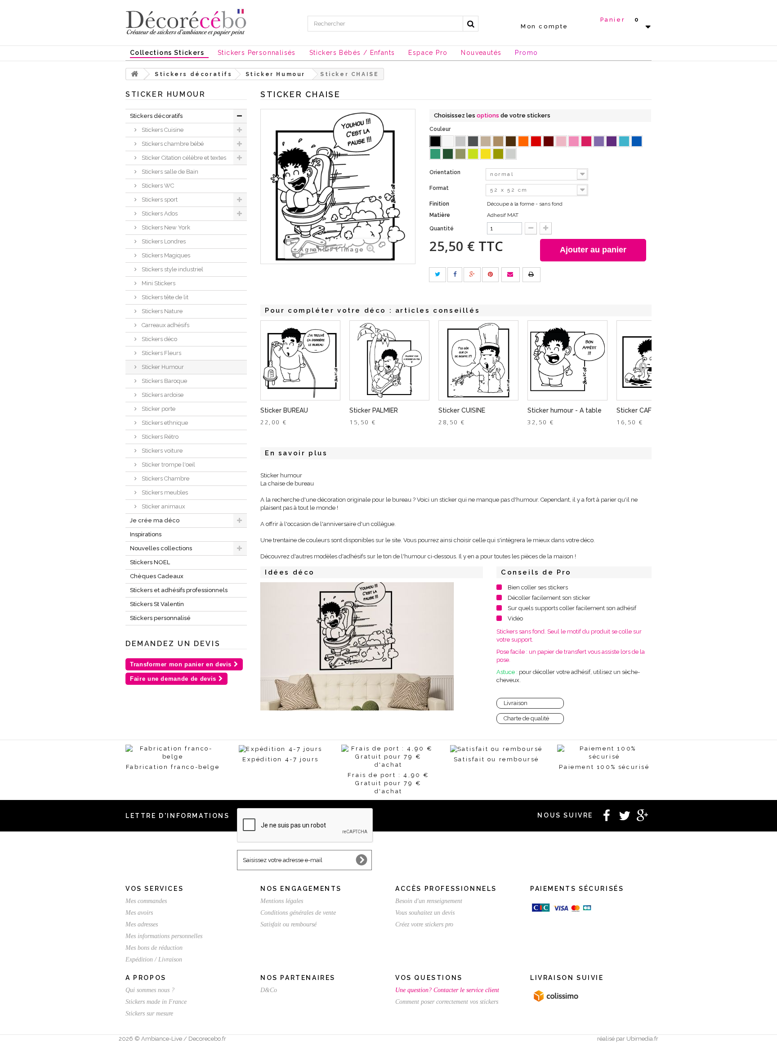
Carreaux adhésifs (164, 325)
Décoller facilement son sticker (549, 597)
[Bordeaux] (549, 141)
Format (439, 188)
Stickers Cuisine (161, 129)
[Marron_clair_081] (498, 141)
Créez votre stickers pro (424, 924)
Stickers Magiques (165, 255)
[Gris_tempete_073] (473, 141)
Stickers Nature (161, 311)
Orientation (445, 172)
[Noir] (435, 141)
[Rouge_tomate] (536, 141)
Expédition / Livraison (153, 959)
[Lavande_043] (599, 141)
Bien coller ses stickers (538, 587)
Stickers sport (159, 199)
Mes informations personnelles (163, 936)
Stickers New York (165, 227)
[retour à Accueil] (134, 74)
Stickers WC (157, 185)
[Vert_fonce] (448, 154)
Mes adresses (141, 924)
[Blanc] (448, 141)
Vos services (154, 888)
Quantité (441, 228)
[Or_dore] (498, 154)
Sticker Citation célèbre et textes (183, 157)
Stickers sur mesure (149, 1013)
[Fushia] (586, 141)
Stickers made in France (156, 1001)
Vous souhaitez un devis (425, 912)
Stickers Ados (159, 213)
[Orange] (523, 141)
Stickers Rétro (159, 436)
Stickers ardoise (161, 394)
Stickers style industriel (171, 269)
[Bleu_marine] (637, 141)
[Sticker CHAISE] (357, 646)
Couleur (440, 129)
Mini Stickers (157, 283)
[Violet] (611, 141)
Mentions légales (281, 901)
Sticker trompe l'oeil (167, 464)
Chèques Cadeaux (156, 576)
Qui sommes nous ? (149, 990)
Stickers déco (158, 339)
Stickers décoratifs (156, 115)
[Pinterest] (490, 274)
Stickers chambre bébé (172, 143)
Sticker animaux (162, 506)
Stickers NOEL (150, 562)
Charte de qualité (526, 718)
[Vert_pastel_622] (473, 154)
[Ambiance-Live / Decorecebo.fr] (186, 21)
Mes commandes (146, 901)
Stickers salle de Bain (169, 171)
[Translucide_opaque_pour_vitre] (511, 154)
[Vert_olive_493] (460, 154)
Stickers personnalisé (160, 618)
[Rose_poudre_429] (561, 141)
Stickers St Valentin (157, 604)
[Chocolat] (511, 141)
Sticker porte (157, 408)
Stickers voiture (161, 450)
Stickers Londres (163, 241)
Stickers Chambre (164, 478)
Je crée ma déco (154, 520)
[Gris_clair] (460, 141)
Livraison (515, 703)
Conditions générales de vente (298, 912)
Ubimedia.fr (642, 1038)
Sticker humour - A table (564, 410)
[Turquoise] (435, 154)
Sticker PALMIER (373, 410)
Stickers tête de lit (164, 297)
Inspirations (145, 534)
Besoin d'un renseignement (428, 901)
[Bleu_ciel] (624, 141)
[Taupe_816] (486, 141)
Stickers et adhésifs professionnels (179, 590)
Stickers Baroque (163, 380)
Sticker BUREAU (284, 410)
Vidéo (515, 618)
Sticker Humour (162, 367)
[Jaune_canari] (486, 154)
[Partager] (454, 274)
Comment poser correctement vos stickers (446, 1001)
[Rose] (574, 141)
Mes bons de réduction (154, 947)
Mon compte (544, 26)
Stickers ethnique (164, 422)
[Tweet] (437, 274)
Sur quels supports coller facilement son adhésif (572, 608)
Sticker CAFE (635, 410)
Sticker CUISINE (461, 410)
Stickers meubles (164, 492)
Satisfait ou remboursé (288, 924)
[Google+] (472, 274)
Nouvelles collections (161, 548)
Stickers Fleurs (160, 353)
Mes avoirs (139, 912)
